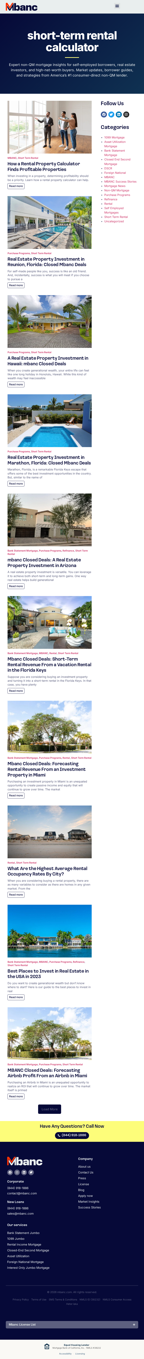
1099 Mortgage (114, 137)
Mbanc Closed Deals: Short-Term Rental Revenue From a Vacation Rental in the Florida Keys (49, 665)
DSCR (108, 168)
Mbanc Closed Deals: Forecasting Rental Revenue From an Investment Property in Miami (47, 770)
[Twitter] (111, 115)
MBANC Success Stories (120, 181)
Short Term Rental (28, 158)
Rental (53, 653)
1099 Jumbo (15, 1238)
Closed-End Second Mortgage (28, 1250)
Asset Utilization (18, 1256)
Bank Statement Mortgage (23, 550)
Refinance (68, 550)
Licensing (80, 1353)
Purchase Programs (19, 253)
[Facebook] (104, 115)
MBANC (12, 158)
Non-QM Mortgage (116, 190)
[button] (117, 6)
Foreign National (115, 172)
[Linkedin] (119, 115)
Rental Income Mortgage (24, 1244)
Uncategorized (114, 221)
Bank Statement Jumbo (23, 1233)
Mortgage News (114, 186)
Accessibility (65, 1353)
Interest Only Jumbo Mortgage (28, 1267)
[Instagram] (126, 115)
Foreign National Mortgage (25, 1262)
